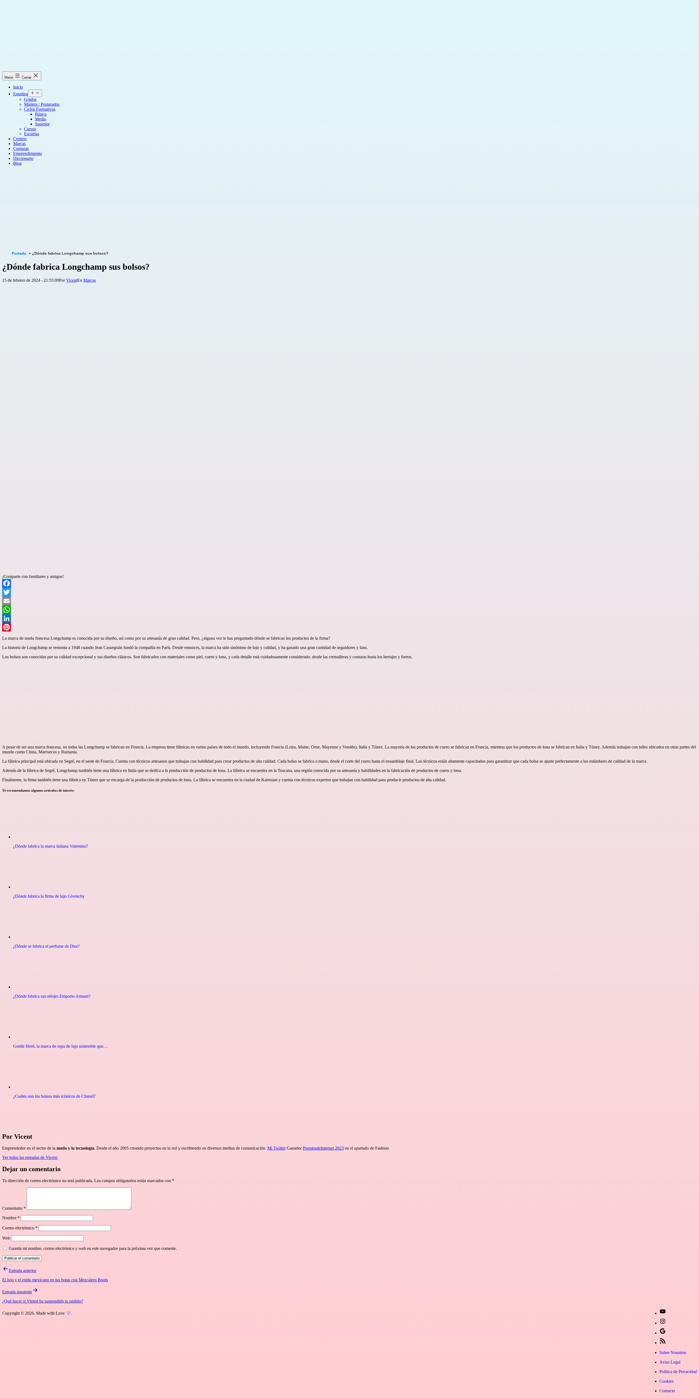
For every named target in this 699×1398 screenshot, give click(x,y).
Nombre (11, 1217)
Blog (17, 163)
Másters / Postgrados (42, 104)
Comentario (14, 1208)
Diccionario (23, 158)
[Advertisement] (166, 208)
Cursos (30, 129)
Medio (40, 119)
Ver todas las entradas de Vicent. (30, 1157)
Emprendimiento (27, 153)
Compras (21, 148)
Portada (19, 253)
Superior (42, 124)
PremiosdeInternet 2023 (323, 1148)
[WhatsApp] (349, 609)
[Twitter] (349, 592)
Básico (41, 114)
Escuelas (31, 133)
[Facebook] (349, 583)
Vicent (71, 280)
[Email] (349, 601)
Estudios (20, 94)
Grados (30, 99)
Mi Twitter (276, 1148)
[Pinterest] (349, 627)
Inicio (18, 87)
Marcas (19, 143)
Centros (19, 138)
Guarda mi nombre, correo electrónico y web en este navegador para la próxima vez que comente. (93, 1248)
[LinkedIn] (349, 618)
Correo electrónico (19, 1228)
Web (6, 1238)
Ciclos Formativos (39, 109)
